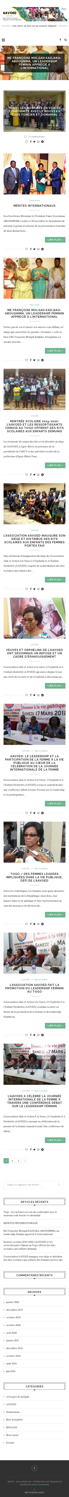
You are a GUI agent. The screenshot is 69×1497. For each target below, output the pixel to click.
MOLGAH (11, 1427)
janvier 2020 (12, 1302)
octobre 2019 (13, 1317)
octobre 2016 (13, 1355)
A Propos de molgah (17, 1396)
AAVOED (34, 416)
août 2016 (11, 1363)
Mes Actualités (41, 751)
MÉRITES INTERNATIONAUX (34, 205)
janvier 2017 (12, 1340)
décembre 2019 (14, 1309)
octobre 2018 (13, 1325)
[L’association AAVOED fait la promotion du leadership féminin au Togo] (34, 953)
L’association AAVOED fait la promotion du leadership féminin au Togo (34, 988)
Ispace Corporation (40, 1484)
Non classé (34, 305)
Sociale (10, 1442)
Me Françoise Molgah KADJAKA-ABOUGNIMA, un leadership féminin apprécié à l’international (34, 313)
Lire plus (54, 240)
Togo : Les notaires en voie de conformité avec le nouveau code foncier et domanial (34, 111)
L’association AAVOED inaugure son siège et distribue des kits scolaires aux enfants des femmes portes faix (34, 540)
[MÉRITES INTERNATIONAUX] (34, 173)
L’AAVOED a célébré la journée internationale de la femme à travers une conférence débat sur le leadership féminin (34, 1101)
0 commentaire (36, 136)
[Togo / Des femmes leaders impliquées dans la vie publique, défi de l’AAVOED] (34, 842)
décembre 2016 (14, 1348)
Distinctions (34, 200)
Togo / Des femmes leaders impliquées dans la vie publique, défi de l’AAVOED (34, 877)
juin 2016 (10, 1371)
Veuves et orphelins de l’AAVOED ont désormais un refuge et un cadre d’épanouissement (34, 653)
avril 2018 (11, 1332)
